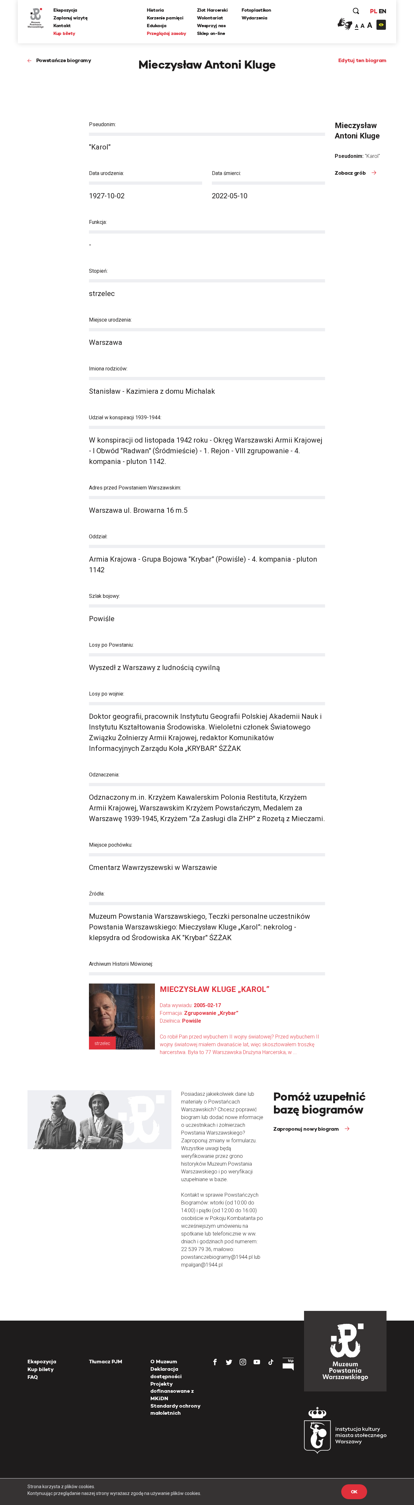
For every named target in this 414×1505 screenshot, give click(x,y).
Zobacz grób (351, 173)
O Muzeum (163, 1361)
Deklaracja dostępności (166, 1372)
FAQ (32, 1377)
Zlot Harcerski (212, 10)
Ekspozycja (65, 10)
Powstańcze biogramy (63, 60)
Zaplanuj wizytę (70, 18)
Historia (155, 10)
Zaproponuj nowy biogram (306, 1129)
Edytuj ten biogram (362, 60)
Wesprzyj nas (211, 25)
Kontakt (62, 25)
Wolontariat (210, 18)
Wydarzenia (254, 18)
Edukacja (157, 25)
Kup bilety (64, 33)
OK (354, 1492)
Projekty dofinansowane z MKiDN (172, 1391)
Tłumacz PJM (105, 1361)
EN (382, 11)
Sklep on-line (211, 33)
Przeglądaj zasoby (166, 33)
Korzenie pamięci (165, 18)
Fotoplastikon (256, 10)
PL (373, 11)
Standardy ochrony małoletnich (175, 1409)
